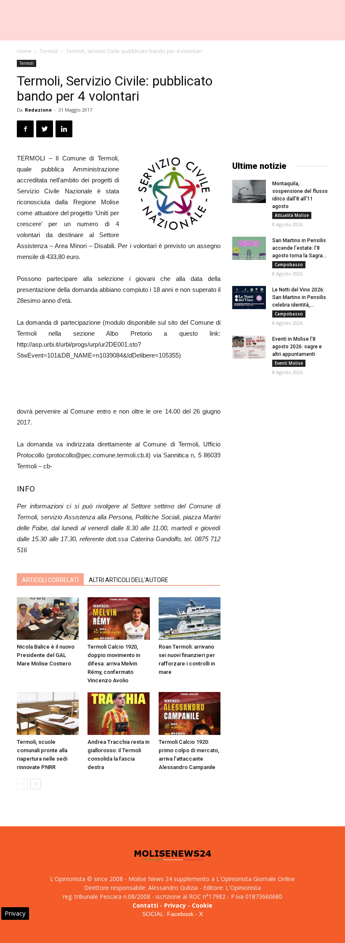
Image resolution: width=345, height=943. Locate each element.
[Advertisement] (118, 384)
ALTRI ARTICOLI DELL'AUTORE (128, 580)
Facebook (180, 914)
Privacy (175, 905)
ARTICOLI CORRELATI (50, 580)
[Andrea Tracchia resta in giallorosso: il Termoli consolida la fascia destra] (118, 713)
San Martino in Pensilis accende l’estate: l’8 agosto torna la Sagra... (299, 248)
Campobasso (289, 264)
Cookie (202, 905)
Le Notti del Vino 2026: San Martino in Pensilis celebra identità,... (299, 297)
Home (24, 51)
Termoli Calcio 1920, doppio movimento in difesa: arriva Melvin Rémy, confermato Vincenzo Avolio (114, 664)
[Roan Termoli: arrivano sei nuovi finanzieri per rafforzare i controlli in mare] (189, 618)
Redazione (38, 110)
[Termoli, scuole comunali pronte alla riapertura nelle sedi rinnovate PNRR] (48, 713)
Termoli (49, 51)
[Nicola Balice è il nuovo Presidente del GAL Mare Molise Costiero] (48, 618)
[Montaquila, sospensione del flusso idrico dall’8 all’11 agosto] (249, 191)
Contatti (145, 905)
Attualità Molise (292, 215)
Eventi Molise (289, 363)
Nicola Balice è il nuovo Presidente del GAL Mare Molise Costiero (45, 655)
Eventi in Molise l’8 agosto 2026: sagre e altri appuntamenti (297, 346)
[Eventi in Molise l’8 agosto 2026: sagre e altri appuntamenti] (249, 346)
